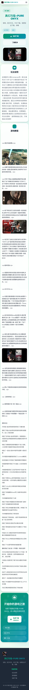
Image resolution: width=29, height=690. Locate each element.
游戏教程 (14, 675)
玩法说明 (14, 673)
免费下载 (14, 678)
